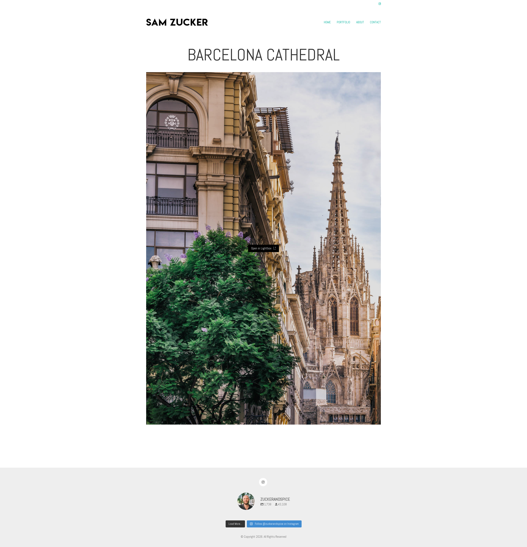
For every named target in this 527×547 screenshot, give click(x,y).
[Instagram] (263, 482)
